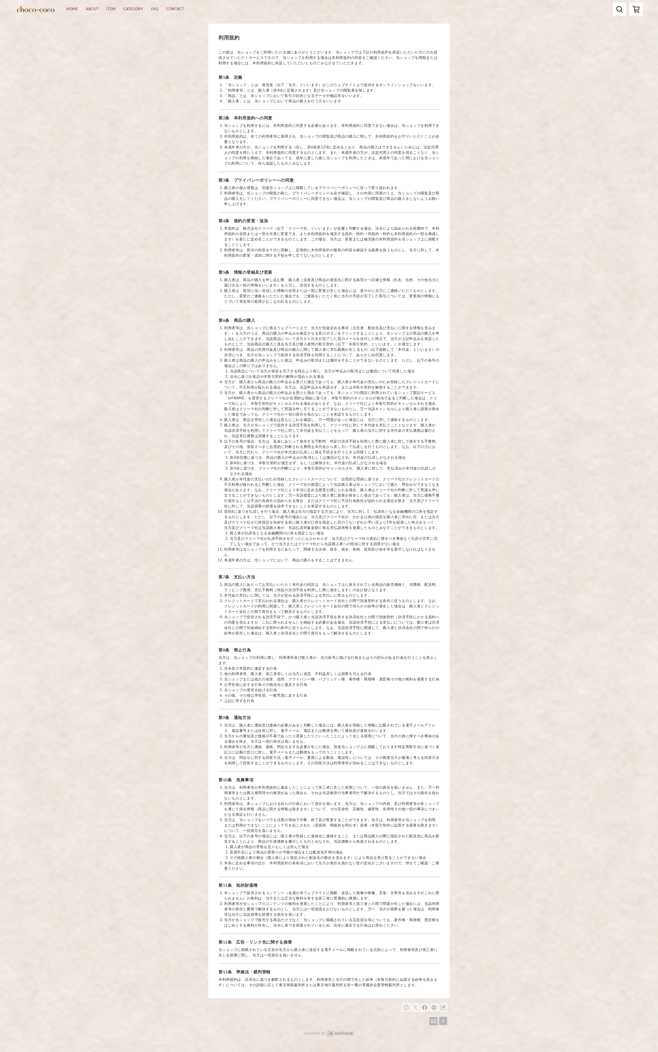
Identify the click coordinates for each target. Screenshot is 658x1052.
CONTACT (175, 9)
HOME (72, 9)
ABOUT (92, 9)
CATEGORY (133, 9)
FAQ (155, 9)
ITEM (111, 9)
